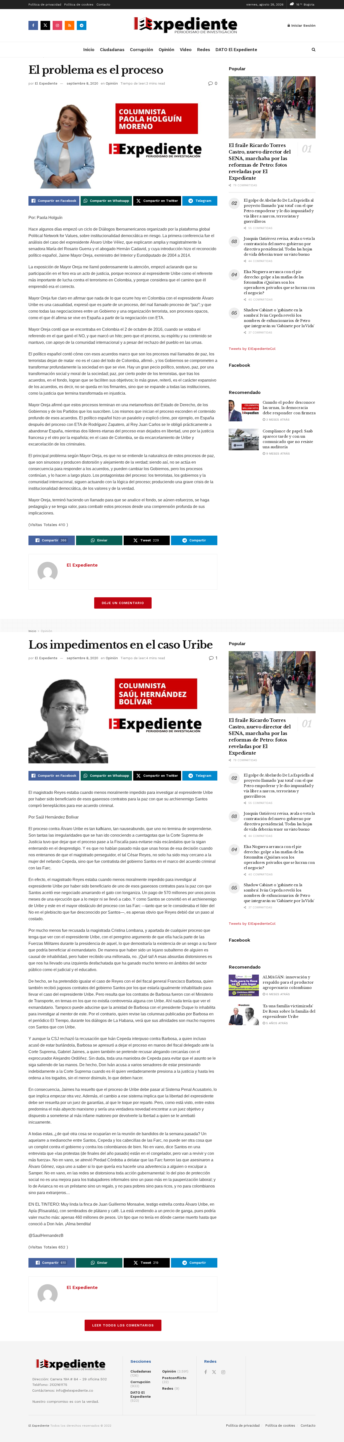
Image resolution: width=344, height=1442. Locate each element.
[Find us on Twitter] (45, 25)
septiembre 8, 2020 (82, 83)
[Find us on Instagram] (57, 25)
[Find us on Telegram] (81, 25)
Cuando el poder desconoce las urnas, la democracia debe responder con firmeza (289, 407)
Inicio (88, 49)
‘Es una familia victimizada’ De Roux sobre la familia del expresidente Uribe (289, 1011)
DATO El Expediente (236, 49)
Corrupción (141, 49)
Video (186, 49)
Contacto (103, 4)
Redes (203, 49)
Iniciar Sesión (303, 25)
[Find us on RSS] (69, 25)
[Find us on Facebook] (33, 25)
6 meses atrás (277, 994)
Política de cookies (78, 4)
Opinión (166, 49)
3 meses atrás (277, 419)
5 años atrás (276, 1023)
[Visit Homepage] (187, 25)
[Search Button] (314, 49)
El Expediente (46, 83)
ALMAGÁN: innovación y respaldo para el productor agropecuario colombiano (288, 982)
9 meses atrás (277, 453)
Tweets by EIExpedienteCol (252, 349)
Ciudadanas (112, 49)
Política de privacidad (44, 4)
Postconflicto (174, 1378)
